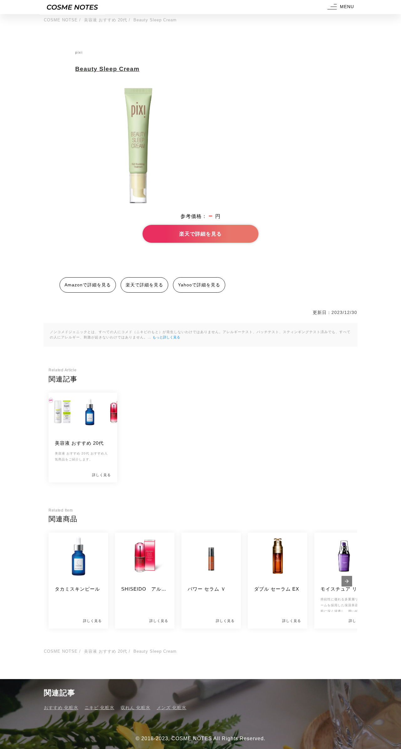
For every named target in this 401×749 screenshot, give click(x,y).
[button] (340, 7)
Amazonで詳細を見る (88, 284)
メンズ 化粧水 (171, 707)
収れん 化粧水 (135, 707)
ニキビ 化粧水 (99, 707)
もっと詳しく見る (166, 337)
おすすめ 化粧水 (61, 707)
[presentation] (346, 581)
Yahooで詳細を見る (199, 284)
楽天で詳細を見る (200, 233)
